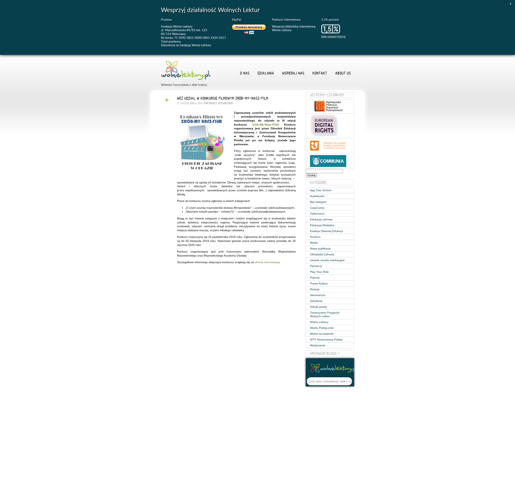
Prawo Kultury (319, 283)
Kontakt (320, 73)
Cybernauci (317, 213)
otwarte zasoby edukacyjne (327, 260)
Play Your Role (319, 271)
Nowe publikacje (320, 248)
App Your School (320, 190)
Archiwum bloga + (325, 353)
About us (343, 73)
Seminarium (317, 295)
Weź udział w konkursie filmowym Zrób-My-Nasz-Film (222, 98)
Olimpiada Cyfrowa (322, 254)
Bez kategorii (318, 202)
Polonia (314, 277)
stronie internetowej (267, 262)
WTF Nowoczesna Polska (326, 339)
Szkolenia (316, 301)
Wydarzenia (225, 103)
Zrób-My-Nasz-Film (265, 124)
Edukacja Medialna (322, 225)
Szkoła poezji (318, 306)
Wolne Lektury (319, 322)
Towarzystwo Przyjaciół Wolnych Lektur (324, 314)
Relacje (314, 289)
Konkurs (315, 236)
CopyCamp (317, 207)
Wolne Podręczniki (322, 327)
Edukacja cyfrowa (321, 219)
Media (314, 242)
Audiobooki (317, 196)
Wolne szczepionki (322, 333)
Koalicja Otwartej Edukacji (326, 231)
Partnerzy (210, 103)
